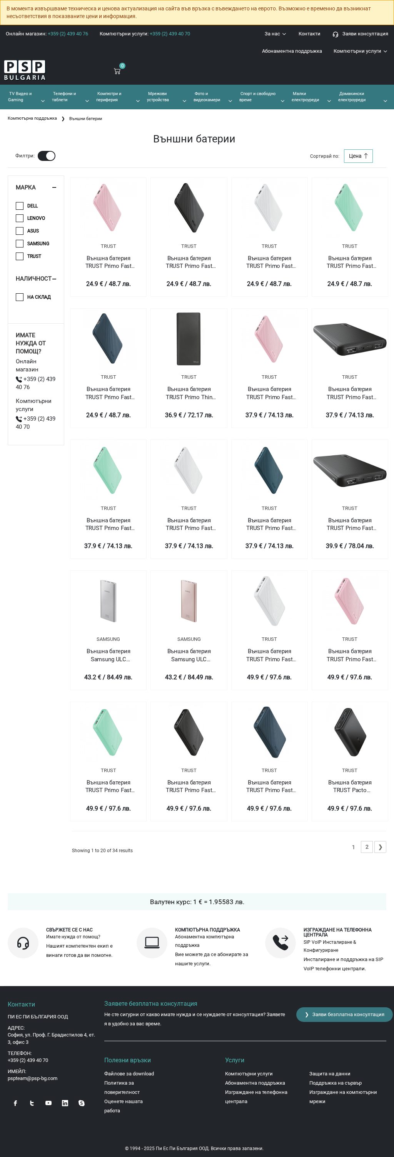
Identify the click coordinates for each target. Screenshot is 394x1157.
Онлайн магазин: (47, 34)
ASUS (33, 231)
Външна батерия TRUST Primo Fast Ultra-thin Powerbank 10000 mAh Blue (269, 524)
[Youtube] (48, 1103)
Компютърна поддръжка (32, 118)
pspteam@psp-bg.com (32, 1078)
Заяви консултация (363, 34)
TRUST (108, 246)
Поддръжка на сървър (335, 1083)
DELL (32, 206)
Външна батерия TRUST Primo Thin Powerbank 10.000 (189, 393)
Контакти (310, 34)
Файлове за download (129, 1074)
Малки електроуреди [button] (305, 96)
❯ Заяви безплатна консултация (344, 1014)
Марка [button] (26, 187)
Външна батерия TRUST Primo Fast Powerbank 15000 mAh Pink (350, 655)
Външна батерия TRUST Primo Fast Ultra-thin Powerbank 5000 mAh (189, 262)
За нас (273, 34)
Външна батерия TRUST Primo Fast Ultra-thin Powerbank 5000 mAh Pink (108, 262)
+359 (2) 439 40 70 (28, 1060)
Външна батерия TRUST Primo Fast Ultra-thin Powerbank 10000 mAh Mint (108, 524)
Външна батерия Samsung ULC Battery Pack (108, 655)
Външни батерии (85, 118)
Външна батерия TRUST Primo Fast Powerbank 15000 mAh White (269, 655)
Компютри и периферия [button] (108, 96)
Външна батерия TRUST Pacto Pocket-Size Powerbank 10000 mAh (349, 786)
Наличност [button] (34, 278)
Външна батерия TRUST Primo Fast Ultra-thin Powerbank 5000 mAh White (269, 262)
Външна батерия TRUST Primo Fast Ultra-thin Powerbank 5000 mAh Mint (350, 262)
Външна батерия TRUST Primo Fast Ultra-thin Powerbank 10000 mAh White (189, 524)
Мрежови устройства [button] (158, 96)
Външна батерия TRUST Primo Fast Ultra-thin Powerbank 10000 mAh (350, 393)
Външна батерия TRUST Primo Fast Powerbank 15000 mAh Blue (269, 786)
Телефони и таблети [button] (64, 96)
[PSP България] (33, 70)
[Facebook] (15, 1103)
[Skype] (81, 1103)
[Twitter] (32, 1103)
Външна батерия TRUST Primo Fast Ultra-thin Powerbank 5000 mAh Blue (108, 393)
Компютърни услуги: (145, 34)
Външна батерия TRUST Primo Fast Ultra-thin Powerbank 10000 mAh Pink (269, 393)
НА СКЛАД (39, 297)
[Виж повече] (108, 208)
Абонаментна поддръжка (292, 51)
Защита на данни (330, 1074)
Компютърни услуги (358, 51)
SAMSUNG (108, 639)
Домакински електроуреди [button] (352, 96)
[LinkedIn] (65, 1103)
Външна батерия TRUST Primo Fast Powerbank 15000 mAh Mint (108, 786)
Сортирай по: (324, 156)
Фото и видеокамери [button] (207, 96)
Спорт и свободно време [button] (257, 96)
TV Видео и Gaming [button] (20, 96)
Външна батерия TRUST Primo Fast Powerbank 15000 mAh (189, 786)
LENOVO (36, 218)
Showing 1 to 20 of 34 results (102, 850)
